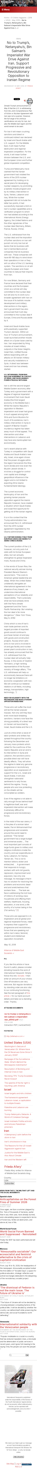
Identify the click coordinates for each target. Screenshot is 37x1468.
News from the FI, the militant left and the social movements (17, 1191)
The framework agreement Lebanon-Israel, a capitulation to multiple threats (17, 1100)
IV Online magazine (18, 18)
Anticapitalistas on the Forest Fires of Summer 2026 (18, 1201)
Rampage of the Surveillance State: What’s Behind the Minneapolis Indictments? (17, 1062)
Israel (7, 1089)
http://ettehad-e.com (14, 1036)
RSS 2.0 (18, 1466)
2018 (30, 18)
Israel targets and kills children (17, 1093)
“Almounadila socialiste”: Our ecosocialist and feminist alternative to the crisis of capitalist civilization (18, 1256)
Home (6, 18)
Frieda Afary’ (13, 1166)
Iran (6, 1130)
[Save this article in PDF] (25, 100)
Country (7, 1178)
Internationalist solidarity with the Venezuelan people (18, 1326)
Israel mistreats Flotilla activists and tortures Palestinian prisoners (18, 1124)
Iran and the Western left (15, 1159)
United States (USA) (17, 1042)
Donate (21, 976)
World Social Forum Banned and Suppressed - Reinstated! (18, 1233)
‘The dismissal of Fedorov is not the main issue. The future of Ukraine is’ (17, 1290)
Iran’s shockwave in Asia (15, 1141)
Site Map (10, 1464)
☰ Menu (6, 9)
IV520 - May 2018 (13, 20)
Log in (18, 1464)
